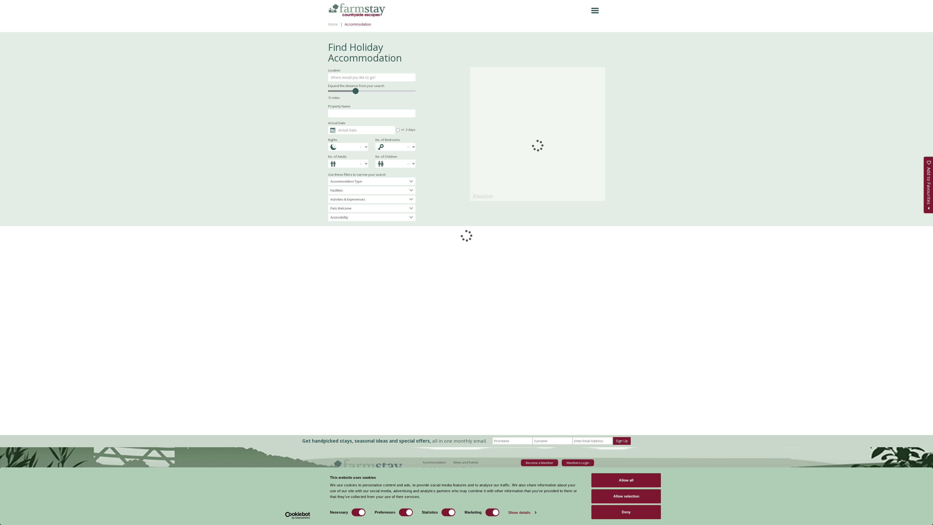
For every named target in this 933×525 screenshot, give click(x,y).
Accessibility (339, 217)
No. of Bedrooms (387, 140)
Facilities (336, 190)
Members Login (578, 463)
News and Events (465, 462)
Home (333, 24)
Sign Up (622, 440)
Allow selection (626, 496)
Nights (332, 140)
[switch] (406, 512)
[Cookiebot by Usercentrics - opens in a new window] (297, 515)
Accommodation (434, 462)
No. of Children (386, 156)
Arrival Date (336, 123)
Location (334, 70)
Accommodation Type (346, 181)
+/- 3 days (408, 129)
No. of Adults (337, 156)
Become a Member (539, 463)
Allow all (626, 480)
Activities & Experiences (347, 199)
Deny (626, 512)
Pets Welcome (340, 208)
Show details (519, 512)
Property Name (339, 106)
